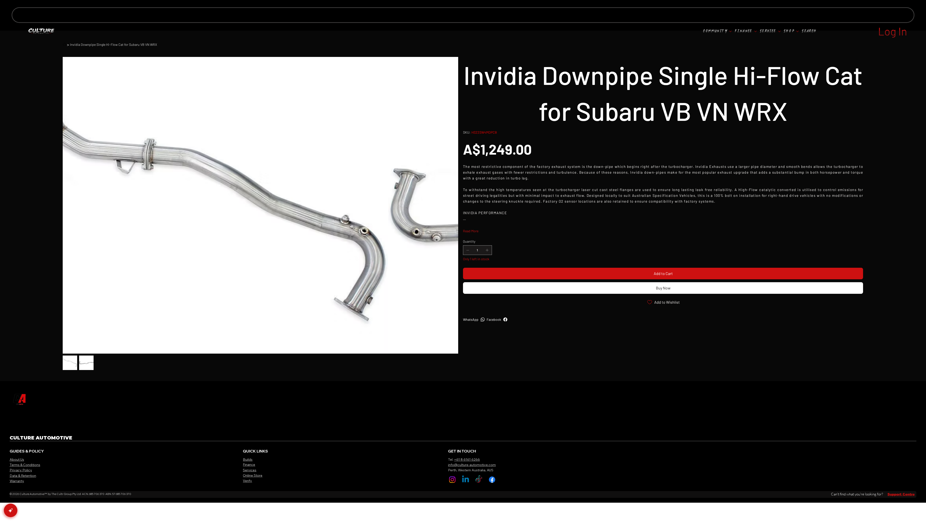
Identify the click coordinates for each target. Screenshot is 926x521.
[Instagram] (452, 479)
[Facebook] (492, 479)
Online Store (252, 475)
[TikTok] (479, 479)
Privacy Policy (21, 470)
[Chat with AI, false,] (10, 510)
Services (249, 470)
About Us (17, 459)
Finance (249, 464)
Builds (247, 459)
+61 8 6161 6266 (467, 459)
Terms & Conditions (25, 465)
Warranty (17, 481)
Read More (470, 236)
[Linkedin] (465, 479)
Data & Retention (23, 475)
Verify (247, 481)
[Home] (64, 44)
